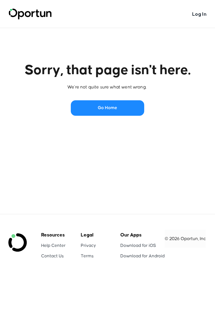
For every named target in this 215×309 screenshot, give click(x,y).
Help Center (53, 246)
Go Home (107, 108)
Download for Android (142, 256)
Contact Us (52, 256)
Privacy (88, 246)
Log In (199, 14)
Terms (87, 256)
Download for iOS (138, 246)
